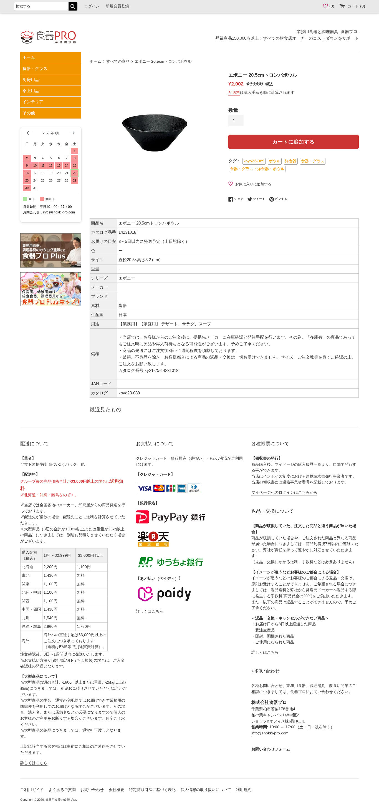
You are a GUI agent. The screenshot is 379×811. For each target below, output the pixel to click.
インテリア (32, 101)
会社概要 (116, 790)
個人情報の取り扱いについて (206, 790)
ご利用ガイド (32, 790)
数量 (233, 110)
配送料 (234, 92)
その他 (28, 112)
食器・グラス (34, 68)
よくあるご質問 (62, 790)
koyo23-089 (254, 161)
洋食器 (291, 161)
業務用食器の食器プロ (61, 799)
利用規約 (243, 790)
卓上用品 (30, 90)
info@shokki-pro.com (270, 733)
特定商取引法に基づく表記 (152, 790)
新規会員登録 (117, 6)
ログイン (92, 6)
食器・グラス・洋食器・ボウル (257, 169)
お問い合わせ (92, 790)
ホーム (28, 57)
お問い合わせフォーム (270, 749)
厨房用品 (30, 79)
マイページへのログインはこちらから (284, 492)
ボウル (275, 161)
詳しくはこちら (33, 763)
